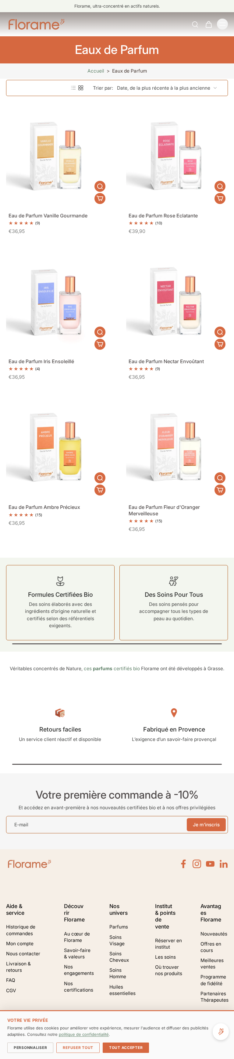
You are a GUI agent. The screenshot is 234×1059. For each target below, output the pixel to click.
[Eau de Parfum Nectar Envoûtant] (177, 301)
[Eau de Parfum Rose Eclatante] (177, 155)
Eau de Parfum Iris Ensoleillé (41, 361)
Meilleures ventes (212, 963)
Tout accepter (126, 1047)
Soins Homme (117, 973)
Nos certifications (77, 987)
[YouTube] (210, 864)
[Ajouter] (99, 198)
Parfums (118, 927)
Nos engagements (77, 970)
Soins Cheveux (119, 957)
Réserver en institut (168, 944)
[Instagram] (197, 864)
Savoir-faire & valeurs (77, 953)
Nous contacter (23, 954)
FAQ (10, 980)
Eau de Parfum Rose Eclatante (163, 216)
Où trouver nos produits (168, 970)
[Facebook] (183, 864)
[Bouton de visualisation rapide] (99, 186)
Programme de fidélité (213, 980)
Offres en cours (210, 947)
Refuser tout (78, 1047)
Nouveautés (213, 934)
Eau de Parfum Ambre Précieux (44, 507)
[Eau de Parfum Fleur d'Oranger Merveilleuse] (177, 447)
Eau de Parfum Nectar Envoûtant (166, 361)
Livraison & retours (18, 967)
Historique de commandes (20, 930)
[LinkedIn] (223, 864)
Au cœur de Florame (77, 937)
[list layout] (73, 87)
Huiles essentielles (122, 990)
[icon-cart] (208, 24)
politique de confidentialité (84, 1034)
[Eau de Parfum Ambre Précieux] (57, 447)
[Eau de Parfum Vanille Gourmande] (57, 155)
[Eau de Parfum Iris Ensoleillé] (57, 301)
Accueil (95, 71)
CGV (11, 990)
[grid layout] (80, 87)
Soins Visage (117, 940)
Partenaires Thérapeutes (214, 997)
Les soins (165, 957)
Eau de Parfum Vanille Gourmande (48, 216)
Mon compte (20, 943)
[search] (195, 24)
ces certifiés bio (112, 668)
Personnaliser (30, 1047)
